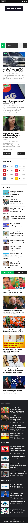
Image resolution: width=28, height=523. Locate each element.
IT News (6, 85)
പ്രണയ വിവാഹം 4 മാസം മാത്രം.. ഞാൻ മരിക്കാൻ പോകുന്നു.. (16, 248)
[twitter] (24, 1)
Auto (5, 53)
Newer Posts (7, 153)
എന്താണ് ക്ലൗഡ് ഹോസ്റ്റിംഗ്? (17, 456)
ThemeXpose (12, 521)
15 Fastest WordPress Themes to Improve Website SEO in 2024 (18, 465)
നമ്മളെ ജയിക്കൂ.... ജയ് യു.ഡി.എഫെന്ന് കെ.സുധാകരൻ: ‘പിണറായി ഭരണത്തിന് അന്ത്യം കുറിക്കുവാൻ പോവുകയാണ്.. (13, 370)
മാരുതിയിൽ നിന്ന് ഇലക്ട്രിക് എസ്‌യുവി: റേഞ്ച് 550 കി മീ (12, 70)
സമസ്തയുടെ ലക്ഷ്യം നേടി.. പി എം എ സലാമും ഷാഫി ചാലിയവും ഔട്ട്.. (17, 435)
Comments (20, 272)
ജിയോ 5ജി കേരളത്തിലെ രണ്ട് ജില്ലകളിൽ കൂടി (13, 102)
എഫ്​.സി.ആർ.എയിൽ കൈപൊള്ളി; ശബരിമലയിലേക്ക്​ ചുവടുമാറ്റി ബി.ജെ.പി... (18, 427)
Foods (5, 117)
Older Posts (21, 153)
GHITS (23, 521)
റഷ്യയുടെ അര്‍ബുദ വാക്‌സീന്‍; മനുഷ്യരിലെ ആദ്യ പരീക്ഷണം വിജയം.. (17, 218)
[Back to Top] (14, 519)
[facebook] (22, 1)
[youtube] (26, 1)
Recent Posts (7, 272)
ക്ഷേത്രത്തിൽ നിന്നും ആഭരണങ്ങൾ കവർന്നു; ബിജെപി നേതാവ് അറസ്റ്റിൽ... (17, 409)
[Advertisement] (14, 27)
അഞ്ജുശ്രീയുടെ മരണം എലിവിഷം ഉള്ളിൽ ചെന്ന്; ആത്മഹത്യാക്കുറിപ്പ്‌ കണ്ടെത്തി (11, 136)
